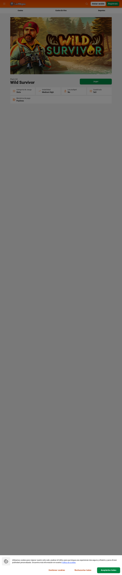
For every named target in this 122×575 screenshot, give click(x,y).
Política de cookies (69, 562)
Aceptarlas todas (108, 570)
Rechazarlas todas (83, 570)
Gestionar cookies (57, 570)
